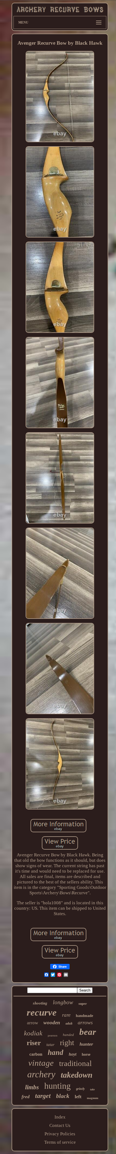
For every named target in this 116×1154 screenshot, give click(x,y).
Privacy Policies (60, 1133)
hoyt (72, 1054)
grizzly (80, 1089)
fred (26, 1096)
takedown (77, 1074)
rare (66, 1015)
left (78, 1096)
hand (55, 1052)
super (83, 1004)
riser (34, 1043)
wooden (51, 1022)
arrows (85, 1022)
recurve (42, 1012)
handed (68, 1035)
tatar (50, 1044)
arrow (32, 1022)
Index (60, 1117)
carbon (35, 1054)
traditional (75, 1063)
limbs (32, 1087)
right (67, 1042)
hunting (57, 1086)
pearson (52, 1035)
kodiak (33, 1033)
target (43, 1095)
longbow (63, 1002)
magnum (92, 1098)
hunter (86, 1044)
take (92, 1089)
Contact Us (59, 1125)
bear (87, 1032)
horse (86, 1054)
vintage (41, 1063)
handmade (84, 1016)
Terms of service (60, 1142)
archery (41, 1074)
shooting (40, 1003)
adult (69, 1023)
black (62, 1096)
